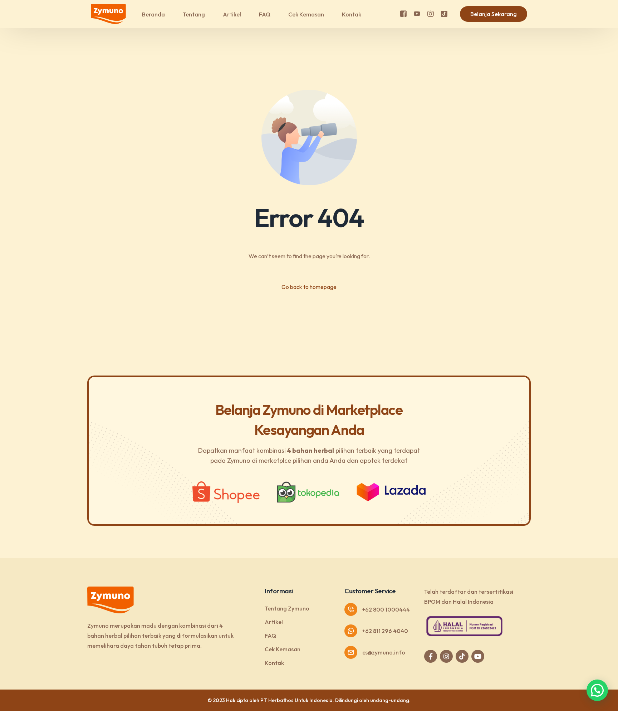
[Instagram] (430, 13)
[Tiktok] (444, 13)
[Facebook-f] (430, 656)
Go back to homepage (309, 286)
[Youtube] (417, 13)
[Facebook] (403, 13)
